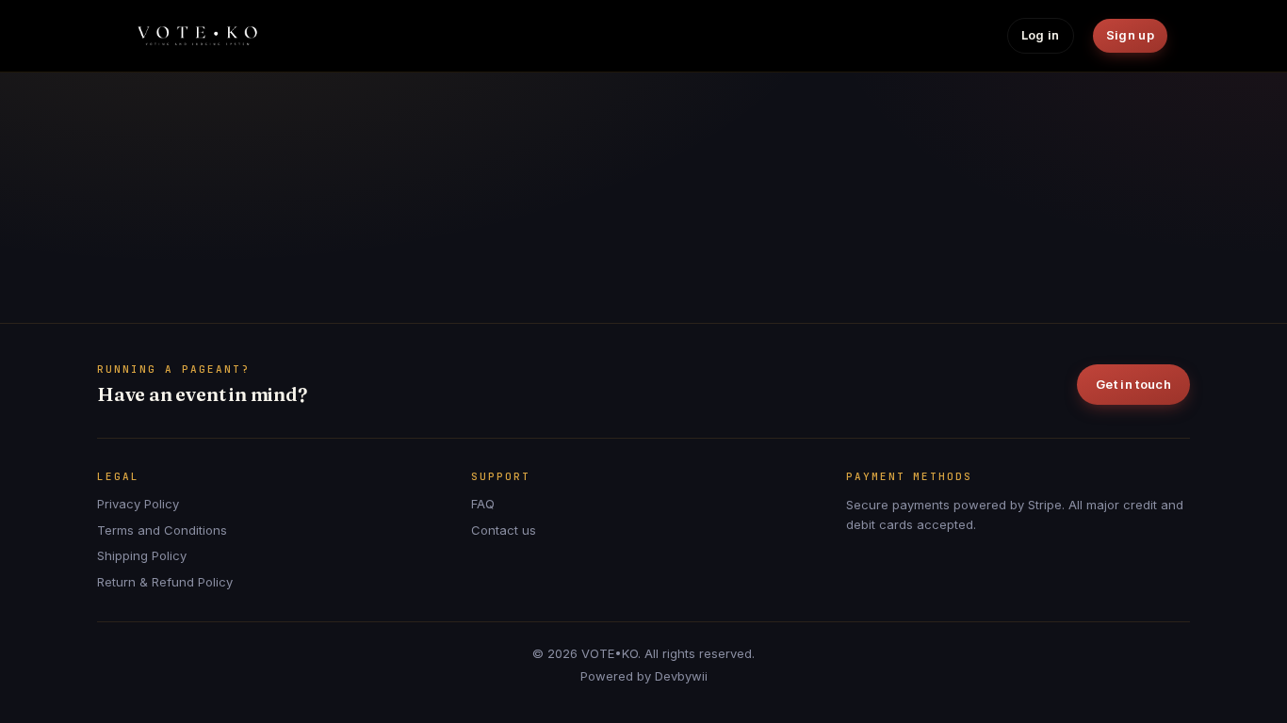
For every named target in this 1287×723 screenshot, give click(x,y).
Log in (1040, 34)
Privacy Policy (138, 503)
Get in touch (1133, 384)
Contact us (503, 530)
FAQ (483, 503)
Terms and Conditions (162, 530)
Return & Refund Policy (165, 581)
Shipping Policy (142, 555)
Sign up (1130, 34)
